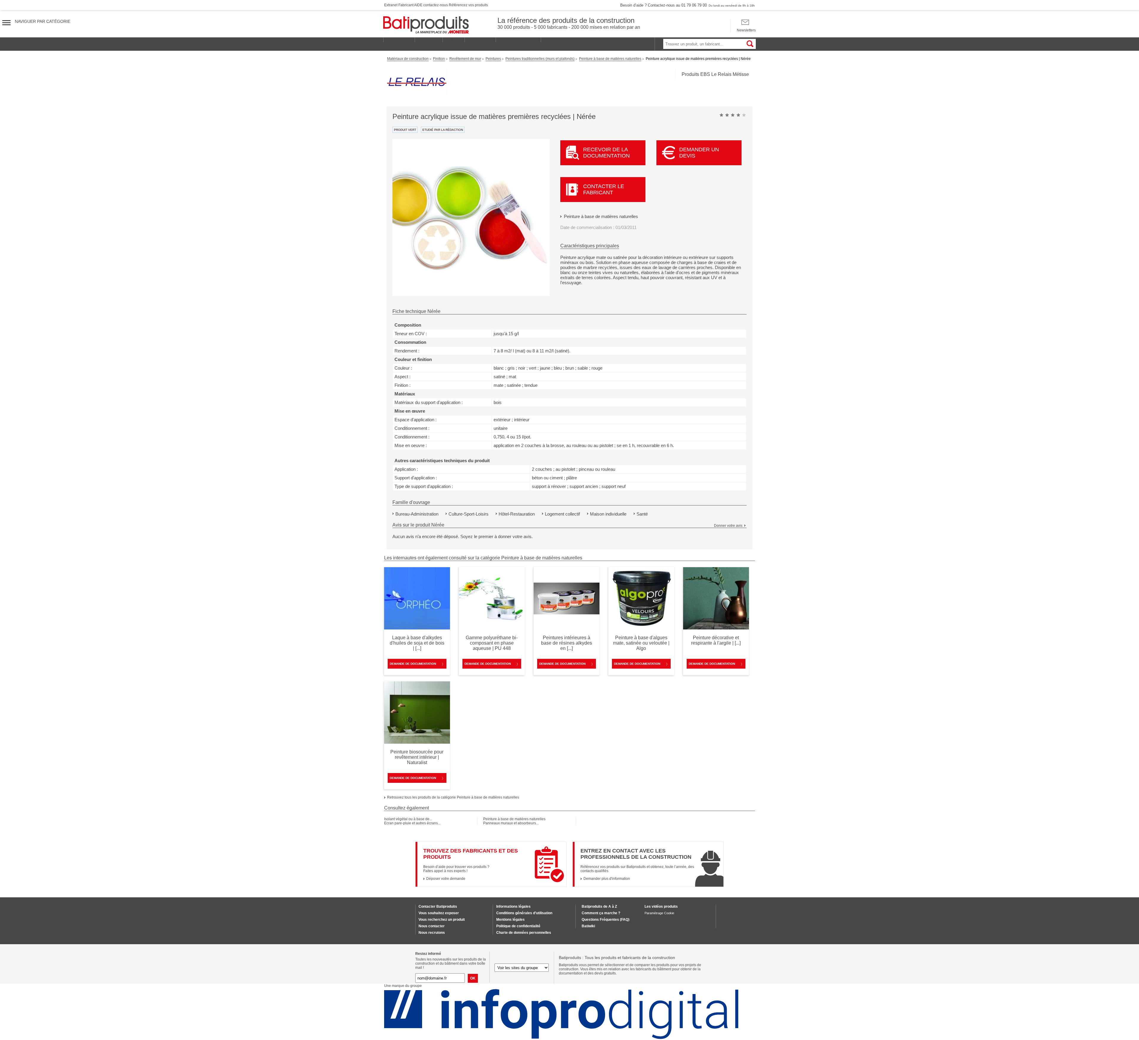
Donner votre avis (728, 526)
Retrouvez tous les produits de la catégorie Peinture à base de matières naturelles (453, 797)
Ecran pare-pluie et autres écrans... (412, 823)
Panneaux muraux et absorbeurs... (511, 823)
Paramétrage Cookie (659, 913)
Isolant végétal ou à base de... (408, 819)
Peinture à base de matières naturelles (601, 216)
